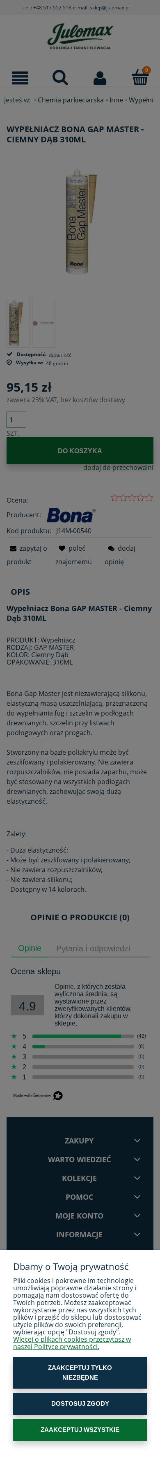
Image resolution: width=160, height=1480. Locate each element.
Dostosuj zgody (80, 1403)
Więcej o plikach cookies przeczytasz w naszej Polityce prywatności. (72, 1343)
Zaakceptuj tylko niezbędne (80, 1372)
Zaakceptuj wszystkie (80, 1429)
